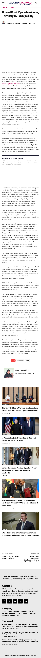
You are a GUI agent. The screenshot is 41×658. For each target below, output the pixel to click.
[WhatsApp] (13, 29)
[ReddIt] (22, 29)
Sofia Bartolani (6, 443)
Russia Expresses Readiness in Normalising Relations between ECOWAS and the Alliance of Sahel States (20, 503)
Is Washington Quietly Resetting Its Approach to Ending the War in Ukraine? (20, 439)
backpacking (20, 360)
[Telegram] (27, 29)
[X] (9, 29)
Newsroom (5, 538)
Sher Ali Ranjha (6, 413)
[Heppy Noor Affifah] (4, 22)
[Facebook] (4, 29)
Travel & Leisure (8, 8)
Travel (27, 360)
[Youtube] (26, 601)
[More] (31, 29)
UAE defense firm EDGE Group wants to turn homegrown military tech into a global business (20, 534)
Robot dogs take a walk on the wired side (10, 557)
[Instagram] (9, 601)
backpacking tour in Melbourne (11, 84)
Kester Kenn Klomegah (8, 508)
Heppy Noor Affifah (18, 24)
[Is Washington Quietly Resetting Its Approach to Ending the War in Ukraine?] (20, 426)
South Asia (5, 404)
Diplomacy (5, 464)
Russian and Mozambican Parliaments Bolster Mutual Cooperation (31, 559)
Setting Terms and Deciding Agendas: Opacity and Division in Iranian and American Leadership (19, 470)
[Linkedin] (18, 29)
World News (6, 497)
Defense (5, 434)
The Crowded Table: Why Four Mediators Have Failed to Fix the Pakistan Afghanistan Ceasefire (20, 409)
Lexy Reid (4, 475)
